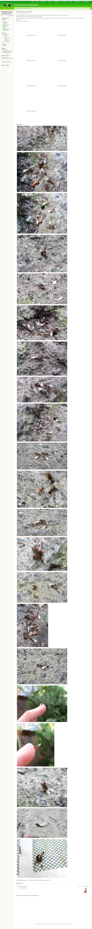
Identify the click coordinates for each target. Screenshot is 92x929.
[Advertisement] (52, 909)
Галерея (32, 1)
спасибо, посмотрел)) (22, 886)
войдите (39, 880)
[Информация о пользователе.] (85, 894)
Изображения (7, 38)
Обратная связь (77, 1)
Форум (70, 1)
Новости (4, 45)
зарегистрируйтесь (46, 880)
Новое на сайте (6, 34)
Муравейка (87, 886)
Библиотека (64, 1)
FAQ (37, 1)
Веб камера (5, 49)
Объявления (6, 41)
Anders (26, 13)
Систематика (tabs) (6, 52)
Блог (5, 37)
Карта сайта (5, 44)
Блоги (21, 8)
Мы (3, 42)
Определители (86, 1)
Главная (17, 8)
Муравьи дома (57, 1)
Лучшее (5, 39)
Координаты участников (7, 51)
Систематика (42, 1)
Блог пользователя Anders (27, 8)
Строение (50, 1)
